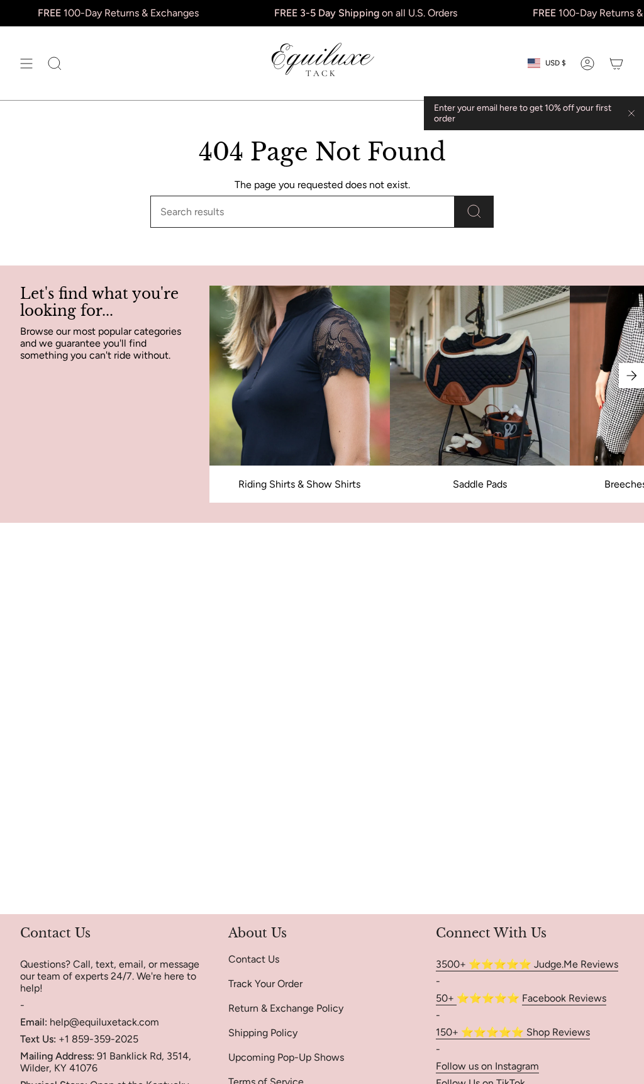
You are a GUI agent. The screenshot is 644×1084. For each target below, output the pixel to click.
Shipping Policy (262, 1033)
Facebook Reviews (564, 998)
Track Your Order (265, 984)
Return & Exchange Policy (285, 1008)
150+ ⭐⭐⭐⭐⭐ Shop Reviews (513, 1032)
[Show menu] (26, 63)
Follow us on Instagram (487, 1066)
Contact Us (253, 959)
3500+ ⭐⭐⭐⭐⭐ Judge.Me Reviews (527, 964)
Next (631, 375)
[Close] (631, 113)
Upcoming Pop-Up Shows (286, 1057)
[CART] (616, 63)
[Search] (474, 212)
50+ (446, 998)
